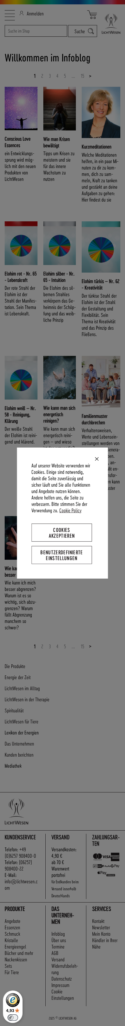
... (73, 76)
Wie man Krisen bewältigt (56, 142)
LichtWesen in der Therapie (27, 699)
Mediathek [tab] (13, 765)
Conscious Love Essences (18, 141)
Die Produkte (15, 666)
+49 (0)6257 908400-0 (20, 852)
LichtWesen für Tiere (21, 721)
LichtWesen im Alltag (22, 688)
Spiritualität (14, 710)
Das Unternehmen (19, 743)
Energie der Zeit (18, 677)
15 (82, 76)
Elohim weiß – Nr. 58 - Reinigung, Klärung (20, 414)
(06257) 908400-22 (18, 865)
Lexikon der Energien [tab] (22, 732)
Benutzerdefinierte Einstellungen (61, 555)
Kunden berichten (19, 754)
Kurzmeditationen (96, 146)
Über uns (58, 940)
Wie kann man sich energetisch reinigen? (59, 414)
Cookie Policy (70, 510)
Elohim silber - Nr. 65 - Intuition (58, 276)
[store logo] (108, 23)
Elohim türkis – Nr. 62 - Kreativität (100, 284)
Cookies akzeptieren (62, 532)
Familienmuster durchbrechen (95, 419)
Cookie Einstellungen (62, 994)
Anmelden (35, 13)
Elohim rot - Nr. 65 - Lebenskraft (21, 276)
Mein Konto (101, 933)
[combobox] (36, 31)
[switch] (13, 1017)
